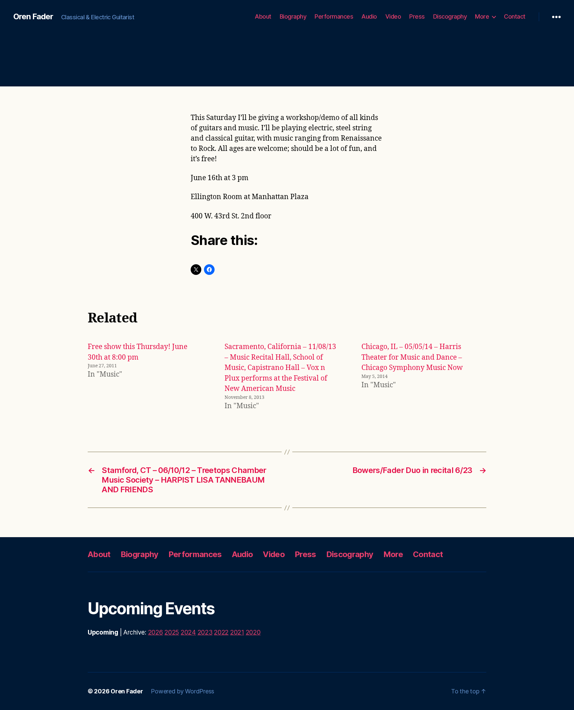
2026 (155, 632)
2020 (253, 632)
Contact (515, 16)
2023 (205, 632)
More (482, 16)
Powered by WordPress (182, 691)
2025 (171, 632)
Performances (334, 16)
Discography (450, 16)
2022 (221, 632)
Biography (293, 16)
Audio (369, 16)
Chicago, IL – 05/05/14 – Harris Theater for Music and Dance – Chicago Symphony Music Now (412, 357)
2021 (237, 632)
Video (393, 16)
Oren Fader (33, 17)
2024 (188, 632)
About (263, 16)
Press (417, 16)
